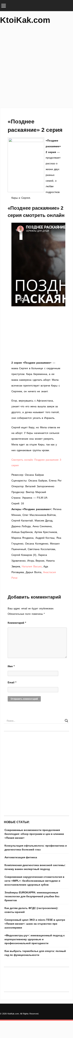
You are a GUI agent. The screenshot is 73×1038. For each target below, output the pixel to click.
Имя (11, 666)
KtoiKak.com (25, 20)
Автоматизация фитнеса (20, 857)
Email (12, 682)
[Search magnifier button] (66, 720)
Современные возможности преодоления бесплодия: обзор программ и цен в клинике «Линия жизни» (34, 834)
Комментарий (17, 622)
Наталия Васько (32, 566)
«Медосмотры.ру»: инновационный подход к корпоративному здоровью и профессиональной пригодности (34, 939)
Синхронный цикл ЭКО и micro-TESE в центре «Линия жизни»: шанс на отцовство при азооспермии (34, 923)
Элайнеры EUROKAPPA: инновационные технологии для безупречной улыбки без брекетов (31, 896)
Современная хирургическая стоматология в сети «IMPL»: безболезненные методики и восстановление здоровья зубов (34, 880)
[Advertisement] (36, 68)
